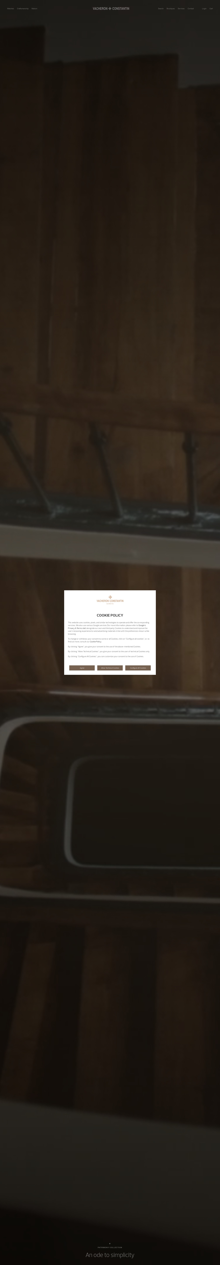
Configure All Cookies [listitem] (138, 668)
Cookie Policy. (96, 641)
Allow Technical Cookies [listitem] (110, 668)
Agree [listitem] (82, 668)
